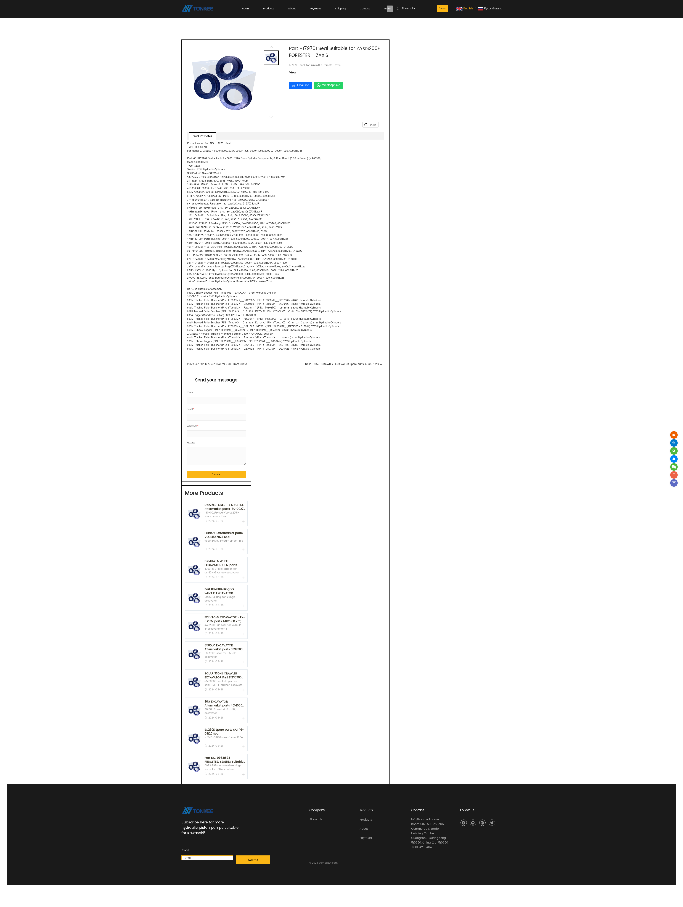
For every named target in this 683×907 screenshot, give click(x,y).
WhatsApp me (331, 85)
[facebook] (463, 823)
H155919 (194, 207)
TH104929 (196, 251)
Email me (303, 85)
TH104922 (196, 255)
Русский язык (492, 8)
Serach (442, 8)
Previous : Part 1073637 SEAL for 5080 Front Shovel (217, 364)
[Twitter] (492, 823)
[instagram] (482, 823)
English (468, 8)
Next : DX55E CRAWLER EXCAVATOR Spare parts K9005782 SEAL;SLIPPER (344, 364)
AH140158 (197, 227)
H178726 (194, 196)
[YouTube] (473, 823)
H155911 (196, 219)
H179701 (196, 243)
